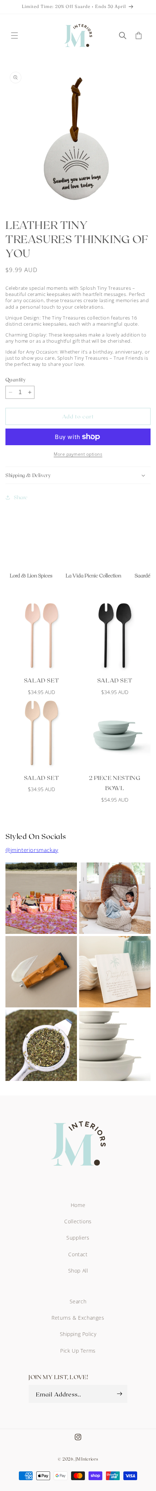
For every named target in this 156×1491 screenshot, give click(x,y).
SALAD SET (41, 680)
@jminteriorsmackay (31, 849)
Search (78, 1301)
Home (78, 1205)
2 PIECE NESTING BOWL (115, 783)
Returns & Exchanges (78, 1317)
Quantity (15, 380)
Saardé (142, 575)
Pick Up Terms (78, 1350)
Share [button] (21, 497)
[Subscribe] (119, 1393)
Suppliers (77, 1237)
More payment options (78, 454)
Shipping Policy (78, 1334)
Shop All (78, 1270)
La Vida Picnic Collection (93, 575)
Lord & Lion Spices (31, 575)
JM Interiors (86, 1459)
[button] (14, 35)
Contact (77, 1254)
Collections (78, 1221)
